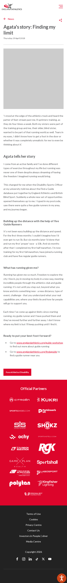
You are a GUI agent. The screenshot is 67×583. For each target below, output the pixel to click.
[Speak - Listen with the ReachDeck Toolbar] (61, 578)
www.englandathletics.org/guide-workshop (39, 342)
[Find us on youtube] (49, 559)
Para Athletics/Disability (17, 372)
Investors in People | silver (33, 535)
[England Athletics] (12, 6)
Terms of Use (33, 513)
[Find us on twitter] (43, 559)
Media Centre (33, 541)
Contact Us (33, 530)
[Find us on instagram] (23, 559)
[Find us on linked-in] (30, 559)
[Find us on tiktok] (36, 559)
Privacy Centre (34, 524)
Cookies (33, 519)
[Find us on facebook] (17, 559)
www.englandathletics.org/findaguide (36, 351)
